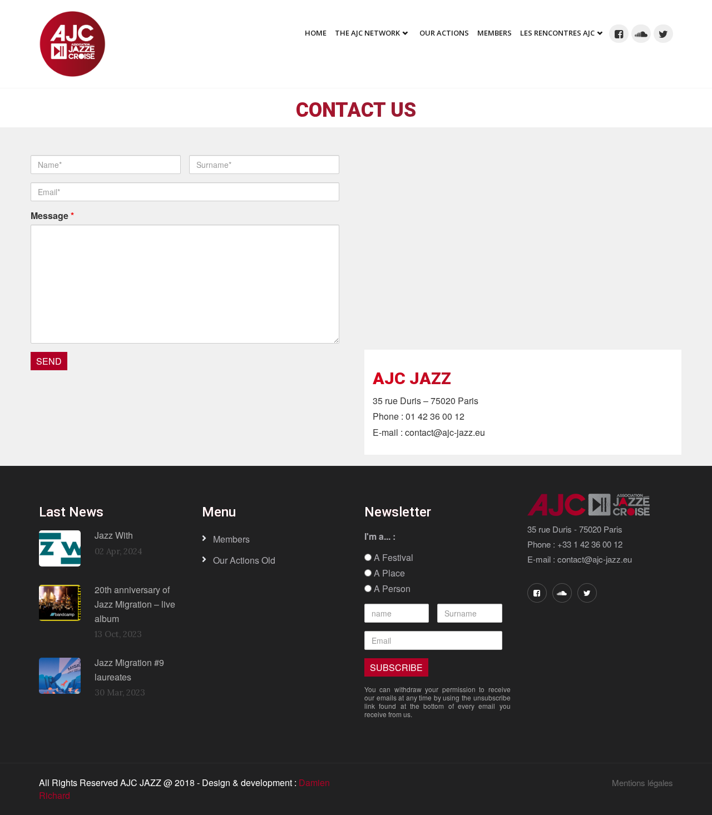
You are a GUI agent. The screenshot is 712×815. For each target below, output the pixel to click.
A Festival (392, 557)
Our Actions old (244, 560)
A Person (391, 589)
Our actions (444, 33)
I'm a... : (379, 536)
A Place (388, 573)
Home (316, 33)
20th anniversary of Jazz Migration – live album (135, 603)
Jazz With (114, 535)
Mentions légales (642, 782)
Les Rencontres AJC (557, 33)
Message (52, 216)
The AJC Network (367, 33)
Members (494, 33)
